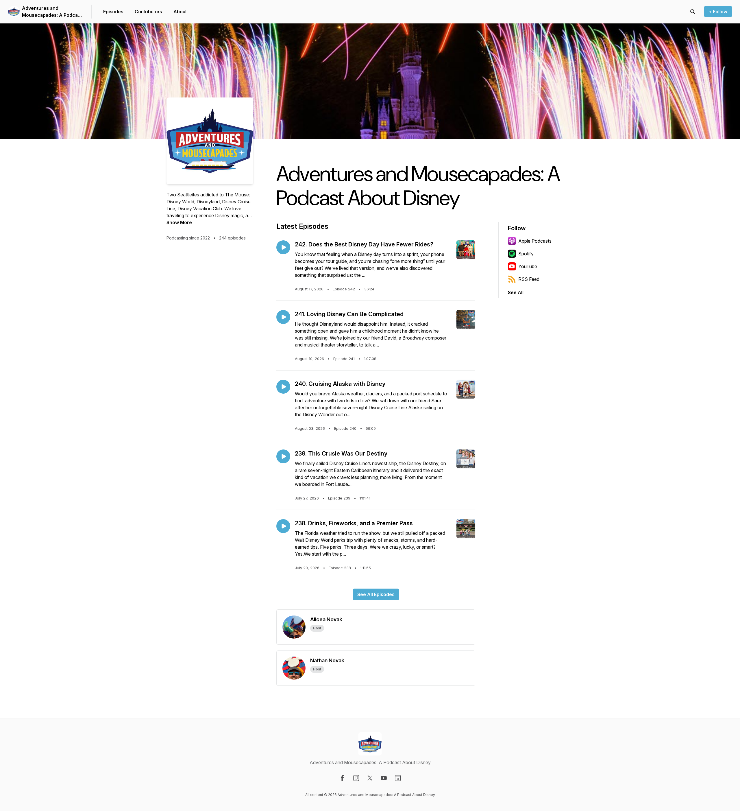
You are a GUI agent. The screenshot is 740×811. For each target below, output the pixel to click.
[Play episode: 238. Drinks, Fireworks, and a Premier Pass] (283, 526)
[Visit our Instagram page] (356, 778)
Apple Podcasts (535, 241)
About (180, 11)
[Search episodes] (692, 11)
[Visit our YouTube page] (384, 778)
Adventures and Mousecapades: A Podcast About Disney (52, 12)
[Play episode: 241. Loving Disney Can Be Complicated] (283, 317)
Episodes (113, 11)
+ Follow (718, 11)
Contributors (148, 11)
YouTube (527, 266)
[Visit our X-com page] (370, 778)
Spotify (526, 254)
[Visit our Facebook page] (342, 778)
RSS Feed (528, 279)
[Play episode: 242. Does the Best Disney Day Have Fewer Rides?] (283, 247)
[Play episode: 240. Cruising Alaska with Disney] (283, 387)
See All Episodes (376, 594)
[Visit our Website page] (398, 778)
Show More (179, 222)
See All (515, 292)
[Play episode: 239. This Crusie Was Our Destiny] (283, 456)
